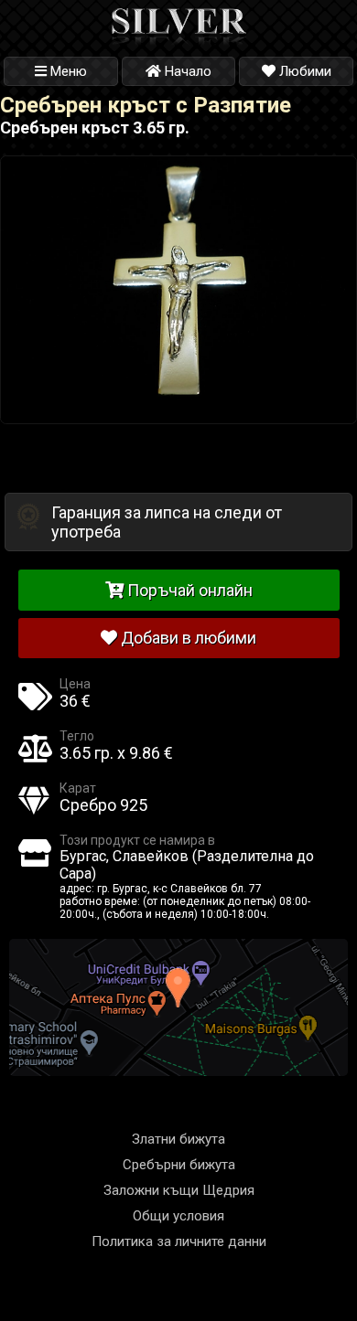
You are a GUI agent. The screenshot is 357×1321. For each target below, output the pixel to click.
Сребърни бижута (179, 1164)
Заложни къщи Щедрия (178, 1190)
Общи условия (178, 1216)
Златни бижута (178, 1139)
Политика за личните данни (179, 1241)
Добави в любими (186, 637)
